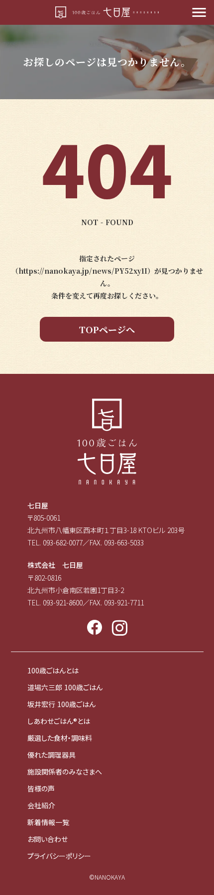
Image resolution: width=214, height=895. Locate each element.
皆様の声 (41, 788)
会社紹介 (41, 805)
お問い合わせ (47, 838)
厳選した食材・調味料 (59, 737)
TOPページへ (107, 329)
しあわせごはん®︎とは (58, 720)
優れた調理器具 (51, 754)
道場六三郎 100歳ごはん (65, 687)
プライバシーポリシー (59, 855)
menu (199, 12)
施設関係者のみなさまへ (64, 771)
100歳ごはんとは (53, 670)
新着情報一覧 (48, 822)
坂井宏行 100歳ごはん (61, 704)
